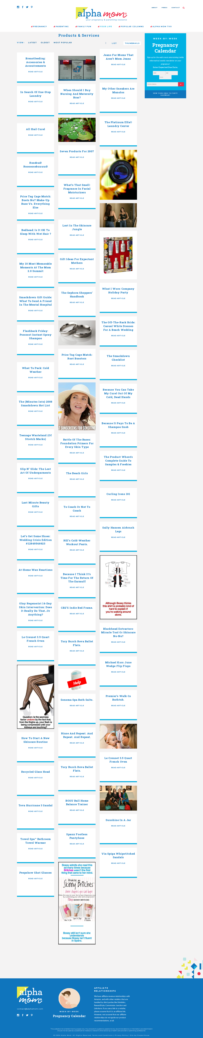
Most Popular (63, 43)
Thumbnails (132, 43)
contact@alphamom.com (30, 1009)
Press (164, 7)
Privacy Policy (121, 1035)
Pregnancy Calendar (69, 1016)
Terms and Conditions (102, 1035)
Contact (176, 7)
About (155, 7)
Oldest (45, 43)
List (114, 43)
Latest (32, 43)
